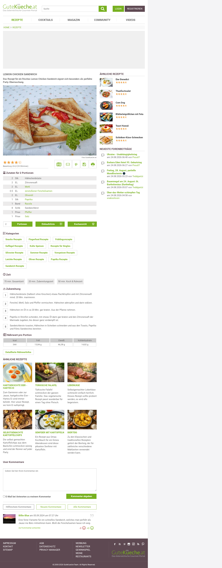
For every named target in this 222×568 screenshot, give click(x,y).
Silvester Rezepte (14, 252)
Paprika (28, 199)
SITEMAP (8, 549)
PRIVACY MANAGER (49, 549)
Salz (27, 216)
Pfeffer (28, 212)
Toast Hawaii (122, 125)
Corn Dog (120, 102)
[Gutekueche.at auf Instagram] (129, 544)
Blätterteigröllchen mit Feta (129, 114)
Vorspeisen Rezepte (65, 252)
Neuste (50, 507)
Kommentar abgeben (81, 496)
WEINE (79, 553)
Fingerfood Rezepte (38, 239)
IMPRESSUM (9, 543)
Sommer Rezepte (39, 252)
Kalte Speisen (37, 246)
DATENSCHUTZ (47, 546)
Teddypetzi (137, 176)
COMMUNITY (102, 19)
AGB (41, 543)
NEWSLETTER (83, 546)
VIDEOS (130, 19)
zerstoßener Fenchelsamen (38, 191)
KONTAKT (8, 546)
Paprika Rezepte (59, 259)
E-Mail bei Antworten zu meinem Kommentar (28, 496)
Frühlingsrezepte (63, 239)
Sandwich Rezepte (14, 266)
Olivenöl (29, 195)
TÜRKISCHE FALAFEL (46, 385)
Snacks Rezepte (13, 239)
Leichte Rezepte (13, 259)
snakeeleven (113, 198)
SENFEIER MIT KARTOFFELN (49, 432)
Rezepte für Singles (60, 246)
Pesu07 (136, 157)
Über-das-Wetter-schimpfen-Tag (123, 192)
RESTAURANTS (83, 556)
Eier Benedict (122, 79)
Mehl (27, 186)
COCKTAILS (45, 19)
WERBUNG (81, 543)
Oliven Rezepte (36, 259)
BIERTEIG (72, 432)
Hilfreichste (18, 507)
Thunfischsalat (123, 91)
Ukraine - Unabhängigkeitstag (122, 154)
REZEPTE (17, 19)
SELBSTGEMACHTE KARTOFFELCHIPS (13, 434)
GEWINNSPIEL (83, 549)
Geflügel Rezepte (14, 246)
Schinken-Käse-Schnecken (129, 137)
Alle (82, 507)
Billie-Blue (24, 515)
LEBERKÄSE (74, 385)
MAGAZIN (74, 19)
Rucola (28, 203)
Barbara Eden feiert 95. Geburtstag (124, 162)
